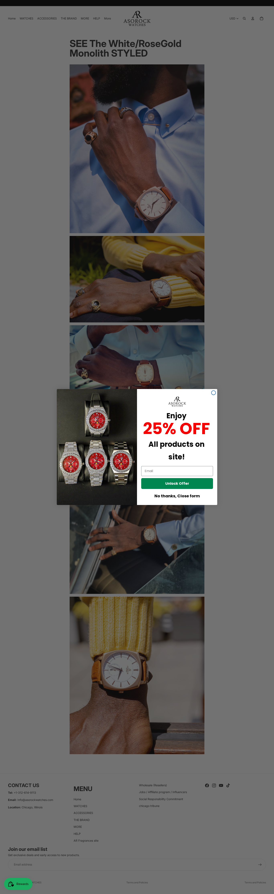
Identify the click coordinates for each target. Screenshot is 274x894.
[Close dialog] (213, 393)
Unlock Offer (177, 483)
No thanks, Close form (177, 496)
